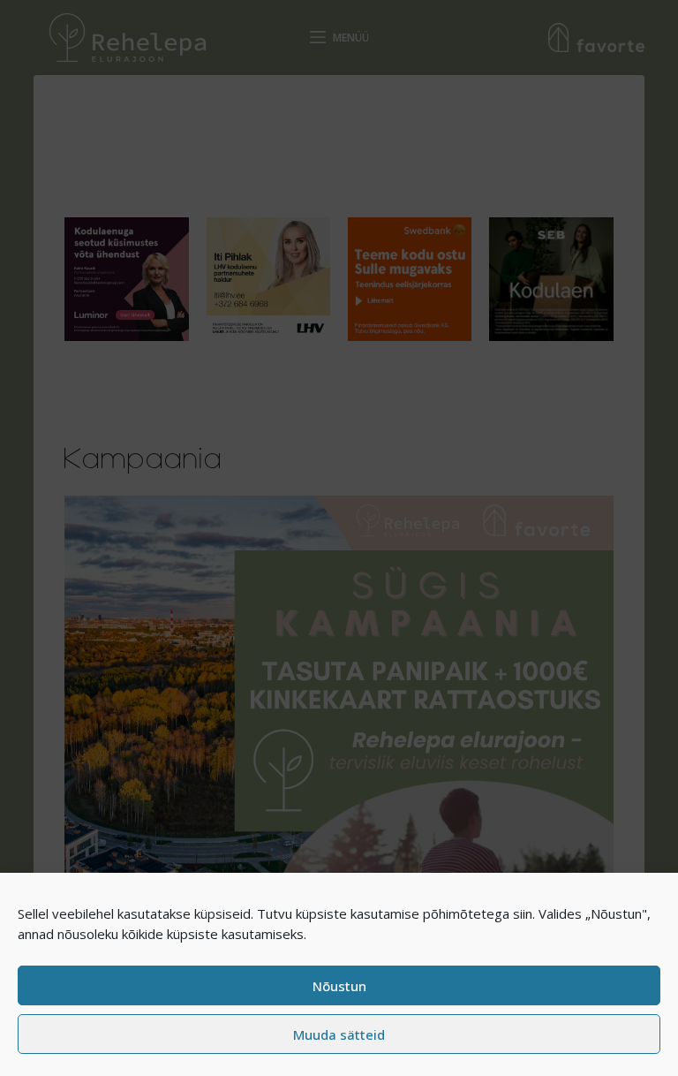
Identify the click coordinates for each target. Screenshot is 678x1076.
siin (522, 913)
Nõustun (339, 986)
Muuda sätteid (339, 1034)
